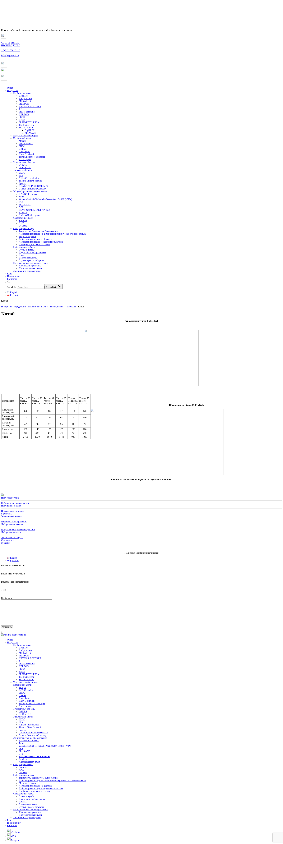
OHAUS (23, 226)
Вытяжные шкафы (28, 257)
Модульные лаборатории (25, 135)
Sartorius (23, 220)
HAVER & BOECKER (30, 106)
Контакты (12, 279)
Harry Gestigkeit (26, 154)
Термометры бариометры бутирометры (38, 231)
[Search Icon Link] (8, 282)
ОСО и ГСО (25, 167)
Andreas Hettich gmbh (29, 215)
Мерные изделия (27, 236)
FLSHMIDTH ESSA (29, 122)
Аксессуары (25, 159)
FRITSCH (24, 103)
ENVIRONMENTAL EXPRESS (34, 210)
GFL (21, 207)
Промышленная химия (30, 268)
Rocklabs (23, 96)
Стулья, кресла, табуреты (31, 260)
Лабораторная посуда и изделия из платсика (41, 241)
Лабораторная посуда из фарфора (35, 239)
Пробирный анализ (22, 138)
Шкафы (23, 255)
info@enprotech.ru (10, 55)
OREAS (23, 165)
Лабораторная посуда (23, 228)
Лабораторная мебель (23, 247)
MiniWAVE (30, 133)
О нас (10, 88)
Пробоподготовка (22, 93)
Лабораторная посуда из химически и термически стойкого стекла (52, 234)
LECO (22, 172)
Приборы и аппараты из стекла (34, 244)
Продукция (12, 90)
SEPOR (22, 117)
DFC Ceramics (26, 143)
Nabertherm (24, 151)
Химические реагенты (30, 265)
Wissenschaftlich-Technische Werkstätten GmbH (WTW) (45, 199)
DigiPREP (30, 130)
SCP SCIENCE (26, 127)
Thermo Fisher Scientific (30, 180)
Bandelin (23, 212)
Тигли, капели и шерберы (32, 157)
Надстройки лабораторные (32, 252)
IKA (21, 202)
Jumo (21, 196)
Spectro (22, 183)
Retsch (22, 119)
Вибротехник (25, 98)
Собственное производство (27, 271)
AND (21, 223)
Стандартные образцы (24, 162)
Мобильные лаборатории (14, 521)
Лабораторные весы (23, 218)
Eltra (21, 175)
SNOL (22, 146)
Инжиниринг (14, 276)
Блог (9, 273)
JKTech (22, 109)
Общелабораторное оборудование (30, 191)
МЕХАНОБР (25, 101)
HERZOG (24, 114)
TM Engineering (26, 125)
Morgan (22, 141)
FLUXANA (25, 204)
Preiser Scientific (26, 111)
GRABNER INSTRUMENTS (33, 186)
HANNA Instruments (29, 194)
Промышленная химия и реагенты (30, 263)
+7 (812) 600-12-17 (10, 50)
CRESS (22, 149)
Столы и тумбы (26, 249)
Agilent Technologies (29, 178)
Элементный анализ (23, 170)
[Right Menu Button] (13, 634)
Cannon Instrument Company (32, 188)
